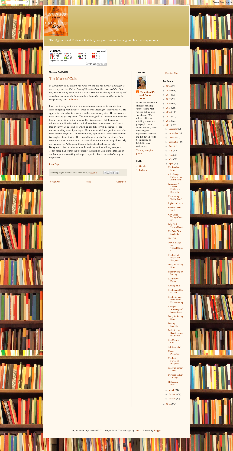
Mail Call (172, 238)
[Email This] (105, 172)
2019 (168, 90)
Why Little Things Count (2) (175, 217)
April (171, 163)
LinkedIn (143, 169)
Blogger (157, 430)
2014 (168, 111)
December (173, 128)
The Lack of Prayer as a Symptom (174, 257)
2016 (168, 103)
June (171, 154)
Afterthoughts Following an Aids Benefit (175, 177)
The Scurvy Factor (173, 280)
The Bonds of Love (174, 168)
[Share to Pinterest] (117, 172)
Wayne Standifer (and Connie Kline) (147, 95)
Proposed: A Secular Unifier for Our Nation (174, 187)
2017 (168, 99)
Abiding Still (174, 285)
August (172, 146)
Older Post (121, 181)
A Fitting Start (174, 346)
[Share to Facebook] (114, 172)
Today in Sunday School (175, 266)
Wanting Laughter (173, 324)
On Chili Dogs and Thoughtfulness (175, 246)
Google (142, 166)
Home (88, 181)
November (174, 133)
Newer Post (55, 181)
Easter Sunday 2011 (174, 209)
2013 (168, 116)
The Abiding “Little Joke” (175, 197)
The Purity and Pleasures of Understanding (175, 299)
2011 (168, 124)
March (172, 389)
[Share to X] (111, 172)
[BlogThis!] (108, 172)
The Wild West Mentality (174, 232)
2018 (168, 94)
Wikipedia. (73, 99)
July (171, 150)
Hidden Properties (173, 352)
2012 (168, 120)
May (171, 159)
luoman (138, 430)
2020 (168, 86)
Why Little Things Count (175, 225)
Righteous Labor (175, 203)
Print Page (54, 164)
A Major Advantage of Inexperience (175, 309)
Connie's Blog (171, 72)
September (174, 141)
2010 (168, 404)
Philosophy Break (173, 383)
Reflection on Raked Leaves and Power (175, 333)
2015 (168, 107)
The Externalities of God (175, 291)
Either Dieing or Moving (175, 273)
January (172, 398)
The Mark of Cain (63, 78)
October (172, 137)
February (173, 394)
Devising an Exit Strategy (175, 376)
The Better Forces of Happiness (173, 361)
